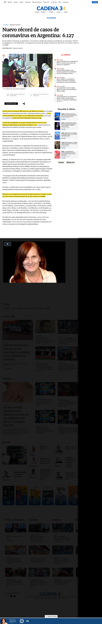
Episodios (63, 119)
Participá (95, 2)
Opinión (21, 2)
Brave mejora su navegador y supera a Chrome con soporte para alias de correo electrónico (66, 80)
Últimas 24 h (46, 2)
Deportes (10, 2)
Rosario (59, 12)
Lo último (66, 55)
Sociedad (6, 25)
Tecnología (62, 77)
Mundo (66, 12)
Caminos (16, 2)
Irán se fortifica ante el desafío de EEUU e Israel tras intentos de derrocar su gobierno (67, 63)
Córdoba (51, 12)
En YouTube (54, 2)
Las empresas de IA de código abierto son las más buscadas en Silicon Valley (67, 89)
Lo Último (37, 12)
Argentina (43, 12)
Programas (28, 2)
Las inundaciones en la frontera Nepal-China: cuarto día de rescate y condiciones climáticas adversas (67, 99)
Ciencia (61, 105)
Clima (59, 2)
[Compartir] (24, 103)
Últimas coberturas (37, 2)
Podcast (61, 162)
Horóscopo (65, 2)
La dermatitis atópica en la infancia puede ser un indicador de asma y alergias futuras (66, 71)
